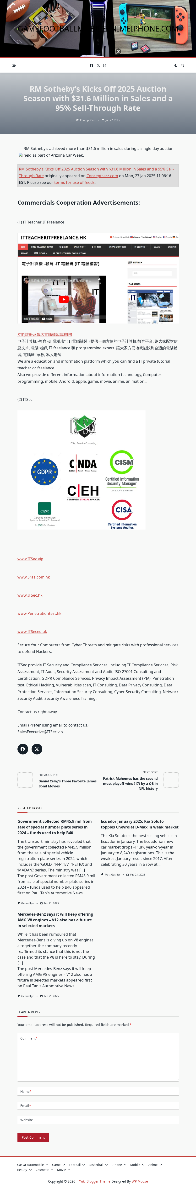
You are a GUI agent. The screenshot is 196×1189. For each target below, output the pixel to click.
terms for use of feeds (74, 182)
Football (75, 1164)
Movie (61, 1170)
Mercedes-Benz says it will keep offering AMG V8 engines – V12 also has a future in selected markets (55, 920)
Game (56, 1164)
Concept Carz (88, 120)
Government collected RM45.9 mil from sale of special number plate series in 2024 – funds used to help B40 (54, 827)
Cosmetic (42, 1170)
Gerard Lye (27, 903)
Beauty (22, 1170)
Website (26, 1120)
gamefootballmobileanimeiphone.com (98, 28)
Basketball (96, 1164)
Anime (153, 1164)
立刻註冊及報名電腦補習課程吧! (44, 334)
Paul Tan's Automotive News (57, 893)
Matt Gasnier (112, 874)
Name (25, 1091)
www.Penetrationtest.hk (39, 613)
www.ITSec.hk (30, 595)
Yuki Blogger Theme (94, 1181)
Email (25, 1105)
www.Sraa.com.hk (33, 577)
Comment (28, 1038)
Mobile (135, 1164)
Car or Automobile (30, 1164)
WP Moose (140, 1181)
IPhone (117, 1164)
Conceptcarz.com (102, 175)
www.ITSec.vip (30, 559)
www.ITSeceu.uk (32, 631)
